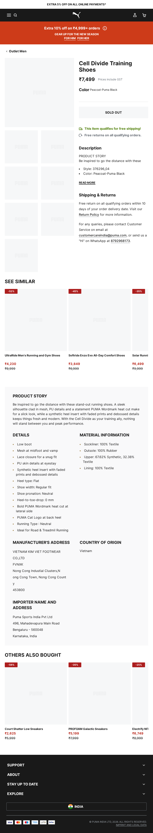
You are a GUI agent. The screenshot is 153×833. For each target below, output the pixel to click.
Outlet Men (17, 51)
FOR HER (83, 38)
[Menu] (9, 15)
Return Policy (89, 215)
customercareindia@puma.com (103, 235)
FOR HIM (70, 38)
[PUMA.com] (76, 15)
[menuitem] (131, 824)
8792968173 (120, 241)
